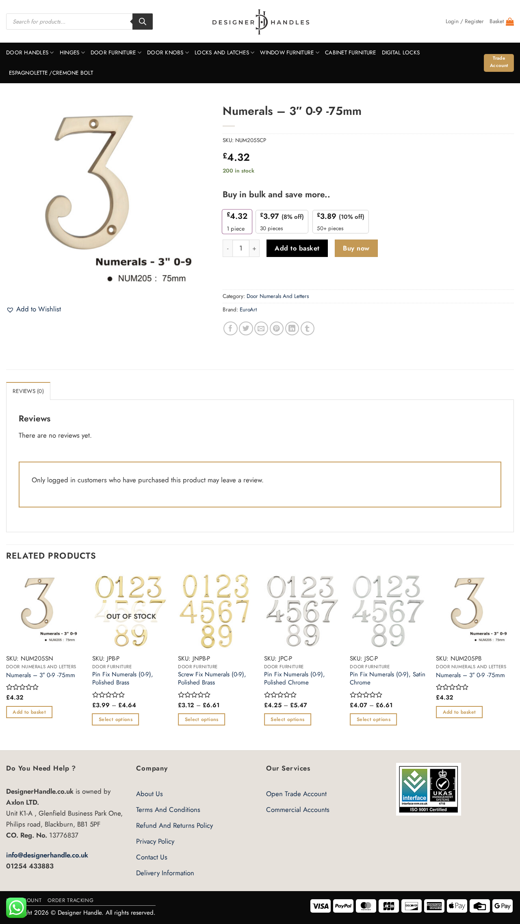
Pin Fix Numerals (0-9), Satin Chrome (387, 679)
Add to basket (297, 248)
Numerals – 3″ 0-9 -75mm (40, 675)
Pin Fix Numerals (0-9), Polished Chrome (294, 679)
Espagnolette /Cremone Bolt (51, 73)
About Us (149, 794)
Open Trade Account (296, 794)
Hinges (70, 52)
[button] (465, 21)
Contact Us (151, 857)
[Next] (513, 660)
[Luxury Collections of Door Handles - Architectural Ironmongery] (260, 21)
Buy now (356, 248)
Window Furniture (287, 52)
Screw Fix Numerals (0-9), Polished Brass (212, 679)
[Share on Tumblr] (308, 329)
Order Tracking (70, 900)
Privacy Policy (155, 841)
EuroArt (248, 309)
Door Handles (27, 52)
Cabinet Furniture (350, 52)
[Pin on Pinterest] (277, 329)
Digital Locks (401, 52)
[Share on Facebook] (230, 329)
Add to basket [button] (29, 712)
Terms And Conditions (168, 809)
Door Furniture (113, 52)
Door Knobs (165, 52)
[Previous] (6, 660)
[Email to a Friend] (261, 329)
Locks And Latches (222, 52)
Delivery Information (165, 873)
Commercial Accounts (297, 809)
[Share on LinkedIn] (292, 329)
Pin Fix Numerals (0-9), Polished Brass (122, 679)
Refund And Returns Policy (174, 825)
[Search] (142, 21)
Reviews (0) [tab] (28, 391)
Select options (115, 719)
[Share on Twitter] (246, 329)
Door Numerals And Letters (278, 296)
